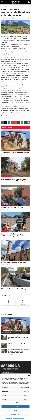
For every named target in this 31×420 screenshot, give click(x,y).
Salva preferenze (15, 414)
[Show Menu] (2, 2)
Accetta (15, 406)
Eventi (4, 204)
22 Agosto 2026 (5, 154)
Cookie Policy (9, 418)
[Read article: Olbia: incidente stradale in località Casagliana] (15, 277)
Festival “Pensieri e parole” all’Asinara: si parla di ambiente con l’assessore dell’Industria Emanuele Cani (18, 351)
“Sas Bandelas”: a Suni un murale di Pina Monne (15, 152)
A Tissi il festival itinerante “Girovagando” (13, 262)
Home (2, 6)
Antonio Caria (8, 117)
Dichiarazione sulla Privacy (18, 418)
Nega (15, 410)
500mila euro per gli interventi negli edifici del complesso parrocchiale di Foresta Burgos (18, 337)
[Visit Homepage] (15, 2)
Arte (3, 149)
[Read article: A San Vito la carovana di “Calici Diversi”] (15, 195)
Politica (6, 6)
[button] (28, 375)
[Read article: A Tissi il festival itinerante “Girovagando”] (15, 250)
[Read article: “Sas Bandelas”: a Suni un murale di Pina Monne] (15, 141)
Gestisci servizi (15, 402)
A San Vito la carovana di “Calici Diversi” (13, 207)
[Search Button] (29, 2)
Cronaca (4, 230)
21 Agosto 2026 (5, 264)
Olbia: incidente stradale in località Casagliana (15, 289)
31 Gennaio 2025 (4, 18)
